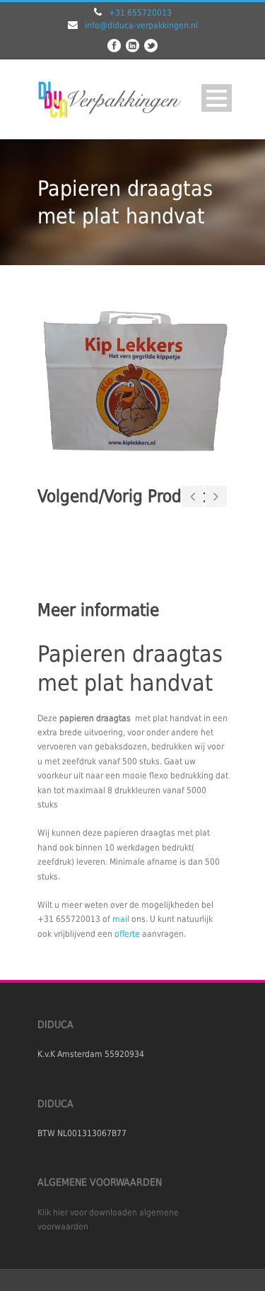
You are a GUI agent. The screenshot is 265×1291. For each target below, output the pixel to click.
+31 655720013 (140, 13)
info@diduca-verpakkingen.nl (141, 25)
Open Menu (216, 98)
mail (120, 919)
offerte (127, 934)
